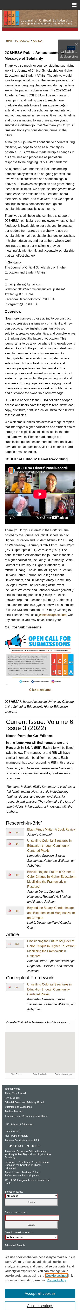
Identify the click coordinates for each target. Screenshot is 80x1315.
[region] (40, 1282)
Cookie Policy (56, 1280)
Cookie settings (56, 1275)
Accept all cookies (40, 1293)
